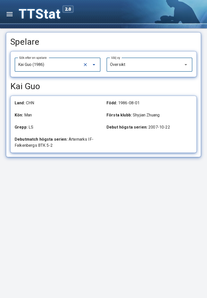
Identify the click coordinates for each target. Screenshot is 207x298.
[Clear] (85, 64)
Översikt (117, 64)
